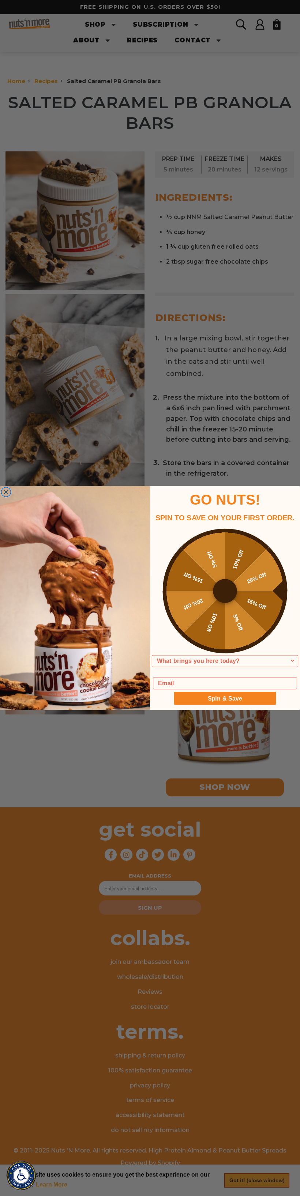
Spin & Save (225, 698)
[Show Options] (292, 661)
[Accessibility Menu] (21, 1175)
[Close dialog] (6, 492)
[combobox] (223, 661)
